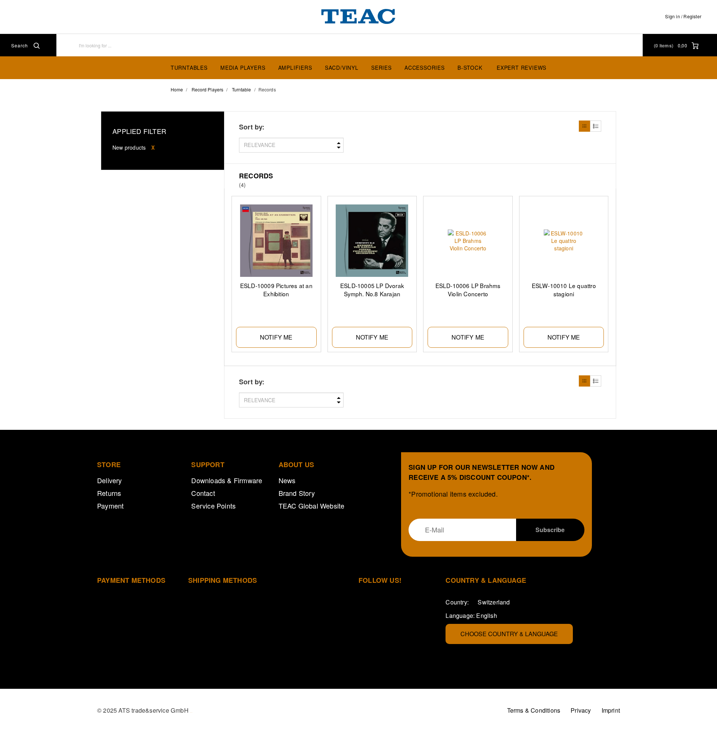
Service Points (213, 505)
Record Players (207, 89)
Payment (110, 505)
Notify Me (276, 337)
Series (381, 67)
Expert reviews (521, 67)
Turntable (241, 89)
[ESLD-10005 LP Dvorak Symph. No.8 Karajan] (372, 240)
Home (177, 89)
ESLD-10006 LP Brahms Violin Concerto (468, 289)
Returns (109, 493)
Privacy (581, 710)
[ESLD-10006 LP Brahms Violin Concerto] (468, 240)
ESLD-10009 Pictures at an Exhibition (276, 289)
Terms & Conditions (534, 710)
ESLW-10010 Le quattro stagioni (564, 289)
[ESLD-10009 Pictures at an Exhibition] (276, 240)
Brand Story (297, 493)
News (287, 480)
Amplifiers (295, 67)
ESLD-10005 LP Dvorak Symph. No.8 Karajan (372, 289)
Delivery (109, 480)
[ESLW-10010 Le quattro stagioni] (564, 240)
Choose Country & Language (509, 633)
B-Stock (469, 67)
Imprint (611, 710)
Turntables (189, 67)
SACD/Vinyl (341, 67)
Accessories (424, 67)
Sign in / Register (683, 16)
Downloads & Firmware (226, 480)
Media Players (242, 67)
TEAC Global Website (312, 505)
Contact (203, 493)
